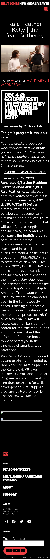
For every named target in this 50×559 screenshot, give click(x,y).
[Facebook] (13, 521)
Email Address (15, 538)
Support (10, 495)
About (8, 487)
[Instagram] (6, 521)
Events (20, 80)
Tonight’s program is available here (24, 135)
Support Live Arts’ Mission (25, 172)
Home (5, 80)
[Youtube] (29, 521)
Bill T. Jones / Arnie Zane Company (22, 478)
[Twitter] (21, 521)
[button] (46, 9)
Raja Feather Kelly (15, 191)
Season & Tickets (17, 469)
